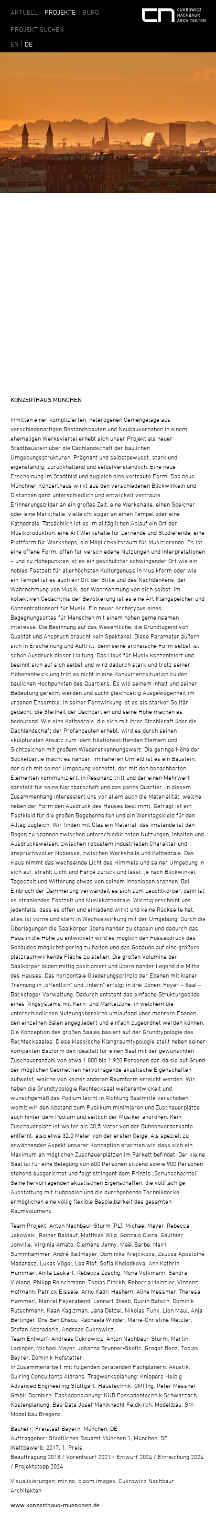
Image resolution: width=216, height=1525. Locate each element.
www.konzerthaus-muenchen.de (55, 1504)
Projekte (60, 12)
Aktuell (24, 12)
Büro (90, 12)
